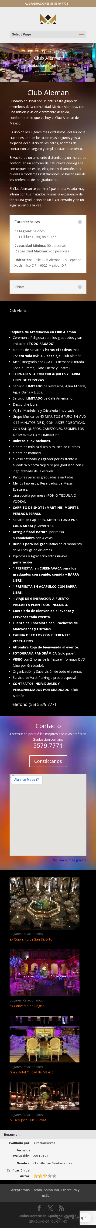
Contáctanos (48, 761)
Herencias (38, 1216)
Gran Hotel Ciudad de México (32, 1072)
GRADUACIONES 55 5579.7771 (48, 4)
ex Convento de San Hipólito (31, 939)
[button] (70, 1217)
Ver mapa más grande (69, 860)
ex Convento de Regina (27, 1006)
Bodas (24, 1216)
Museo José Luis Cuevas (28, 1120)
